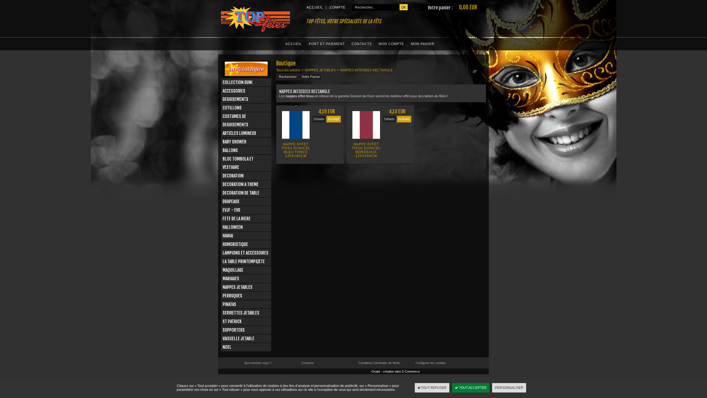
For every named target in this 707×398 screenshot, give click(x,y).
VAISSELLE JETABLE (238, 338)
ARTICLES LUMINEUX (239, 133)
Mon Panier (422, 44)
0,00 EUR (468, 7)
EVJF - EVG (231, 210)
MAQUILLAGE (233, 270)
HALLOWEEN (233, 227)
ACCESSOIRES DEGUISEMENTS (235, 95)
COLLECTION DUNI (237, 82)
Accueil (293, 44)
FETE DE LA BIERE (236, 218)
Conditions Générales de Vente (379, 363)
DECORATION (233, 176)
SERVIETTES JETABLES (241, 313)
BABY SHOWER (234, 142)
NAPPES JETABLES (237, 287)
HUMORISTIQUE (235, 244)
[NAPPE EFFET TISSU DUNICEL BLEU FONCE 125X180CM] (295, 140)
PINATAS (229, 304)
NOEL (227, 347)
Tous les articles (288, 70)
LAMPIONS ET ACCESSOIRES (245, 253)
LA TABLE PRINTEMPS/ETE (244, 261)
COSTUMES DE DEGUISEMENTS (235, 120)
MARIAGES (231, 278)
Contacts (362, 44)
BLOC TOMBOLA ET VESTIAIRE (238, 163)
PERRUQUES (232, 295)
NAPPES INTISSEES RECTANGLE (366, 70)
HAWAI (228, 236)
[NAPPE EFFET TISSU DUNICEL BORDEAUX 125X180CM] (366, 140)
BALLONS (230, 150)
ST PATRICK (232, 321)
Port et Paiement (327, 44)
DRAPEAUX (231, 201)
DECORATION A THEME (240, 184)
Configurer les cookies (431, 363)
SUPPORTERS (234, 330)
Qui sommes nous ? (257, 363)
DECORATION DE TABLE (241, 193)
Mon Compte (391, 44)
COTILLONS (232, 108)
